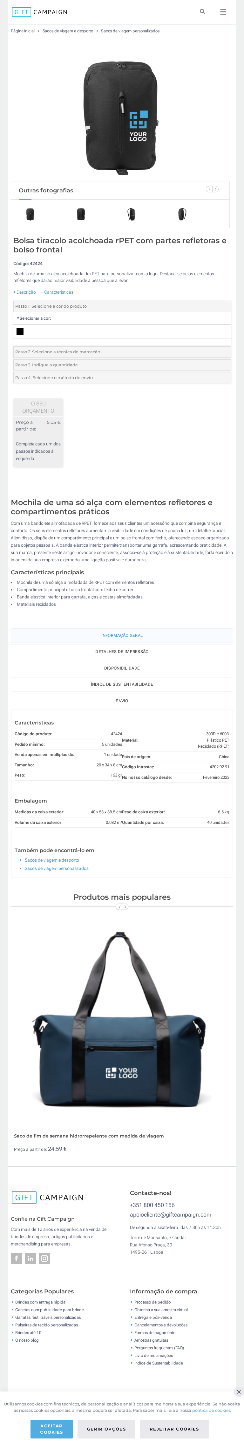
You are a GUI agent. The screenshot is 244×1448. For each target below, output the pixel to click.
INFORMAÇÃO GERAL (122, 635)
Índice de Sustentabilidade (158, 1362)
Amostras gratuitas (151, 1340)
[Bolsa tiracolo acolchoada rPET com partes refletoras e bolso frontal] (120, 110)
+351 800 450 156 (152, 1205)
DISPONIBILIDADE (122, 668)
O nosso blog (27, 1340)
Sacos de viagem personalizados (130, 31)
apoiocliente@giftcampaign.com (170, 1214)
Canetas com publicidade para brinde (49, 1309)
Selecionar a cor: (34, 318)
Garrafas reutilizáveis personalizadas (48, 1317)
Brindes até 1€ (28, 1332)
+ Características (57, 292)
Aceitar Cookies (51, 1429)
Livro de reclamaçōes (153, 1355)
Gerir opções (106, 1428)
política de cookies (211, 1410)
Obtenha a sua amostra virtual (161, 1309)
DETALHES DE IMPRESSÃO (121, 651)
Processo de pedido (152, 1301)
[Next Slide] (215, 189)
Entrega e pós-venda (153, 1317)
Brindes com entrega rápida (40, 1301)
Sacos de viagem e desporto (68, 31)
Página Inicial (23, 31)
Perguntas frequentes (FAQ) (159, 1347)
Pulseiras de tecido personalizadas (46, 1324)
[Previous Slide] (209, 189)
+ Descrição (24, 292)
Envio (122, 700)
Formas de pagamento (154, 1332)
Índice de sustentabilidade (122, 684)
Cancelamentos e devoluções (160, 1324)
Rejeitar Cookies (174, 1428)
